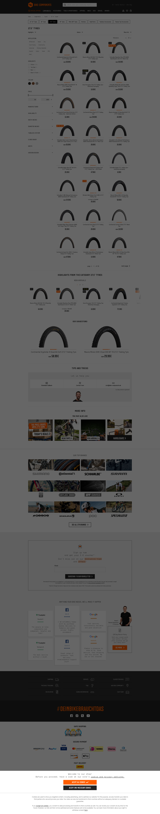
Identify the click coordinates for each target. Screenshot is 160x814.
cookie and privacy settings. (107, 777)
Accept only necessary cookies (80, 788)
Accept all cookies (78, 782)
